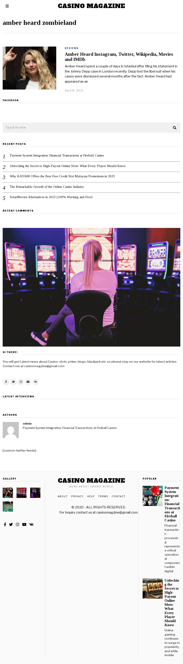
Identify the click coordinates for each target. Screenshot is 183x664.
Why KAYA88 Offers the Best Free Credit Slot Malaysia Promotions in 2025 (62, 176)
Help (91, 496)
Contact (118, 496)
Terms (103, 496)
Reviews (72, 48)
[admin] (11, 430)
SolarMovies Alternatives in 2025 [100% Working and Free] (51, 197)
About (63, 496)
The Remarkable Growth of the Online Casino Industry (47, 186)
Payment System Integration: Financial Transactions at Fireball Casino (57, 155)
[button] (175, 127)
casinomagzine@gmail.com (117, 512)
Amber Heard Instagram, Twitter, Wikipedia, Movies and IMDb (119, 56)
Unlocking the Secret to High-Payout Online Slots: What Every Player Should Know (68, 166)
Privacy (77, 496)
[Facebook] (6, 382)
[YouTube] (28, 382)
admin (27, 423)
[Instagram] (20, 382)
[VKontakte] (35, 382)
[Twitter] (13, 382)
